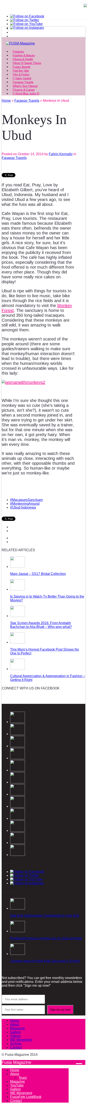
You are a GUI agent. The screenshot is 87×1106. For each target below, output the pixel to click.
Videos (15, 1036)
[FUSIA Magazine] (43, 43)
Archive (16, 1043)
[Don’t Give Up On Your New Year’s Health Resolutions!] (17, 818)
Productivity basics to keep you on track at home (46, 938)
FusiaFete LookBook (25, 1097)
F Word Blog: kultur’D (26, 93)
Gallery (15, 1032)
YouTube (17, 1085)
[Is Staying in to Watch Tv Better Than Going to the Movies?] (17, 589)
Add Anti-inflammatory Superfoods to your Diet (44, 915)
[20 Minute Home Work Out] (17, 794)
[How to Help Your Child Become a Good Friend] (17, 842)
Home (14, 1020)
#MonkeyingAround (24, 503)
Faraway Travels (14, 158)
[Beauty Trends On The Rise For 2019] (17, 806)
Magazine (17, 1028)
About (14, 1024)
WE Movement (21, 1040)
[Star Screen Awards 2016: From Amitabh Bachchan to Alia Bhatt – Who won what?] (17, 616)
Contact (16, 1047)
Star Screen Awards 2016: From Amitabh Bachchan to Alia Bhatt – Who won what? (41, 625)
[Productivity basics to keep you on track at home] (17, 931)
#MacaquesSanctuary (26, 500)
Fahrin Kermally (61, 154)
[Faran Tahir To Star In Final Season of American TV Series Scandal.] (17, 746)
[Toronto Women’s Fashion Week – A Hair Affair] (17, 854)
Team (23, 1078)
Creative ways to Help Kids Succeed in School (45, 961)
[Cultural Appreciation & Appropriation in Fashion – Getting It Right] (17, 669)
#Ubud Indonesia (23, 507)
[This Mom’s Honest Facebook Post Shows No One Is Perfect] (17, 642)
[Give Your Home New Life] (17, 830)
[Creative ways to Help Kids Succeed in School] (17, 953)
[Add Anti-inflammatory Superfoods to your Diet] (17, 908)
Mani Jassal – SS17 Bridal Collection (38, 574)
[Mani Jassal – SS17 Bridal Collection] (17, 566)
